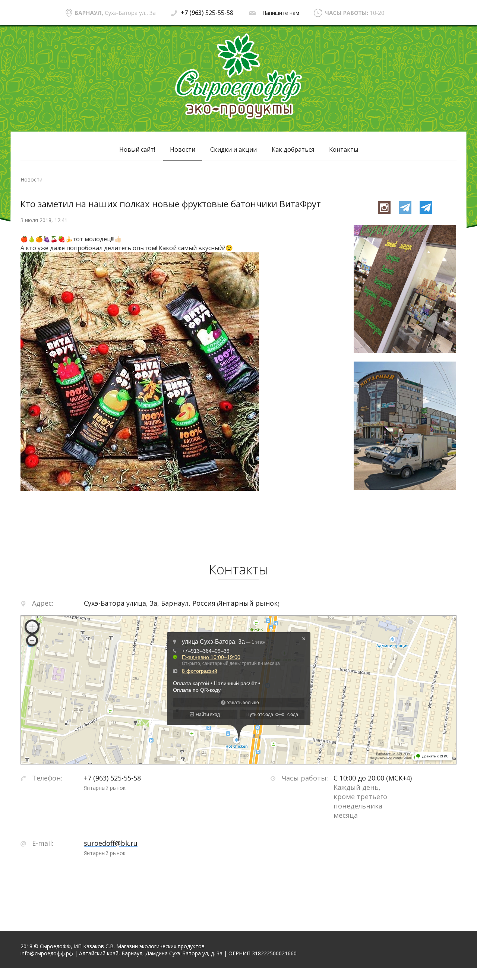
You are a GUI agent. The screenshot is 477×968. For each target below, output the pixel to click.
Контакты (343, 149)
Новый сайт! (137, 149)
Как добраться (293, 149)
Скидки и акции (233, 149)
